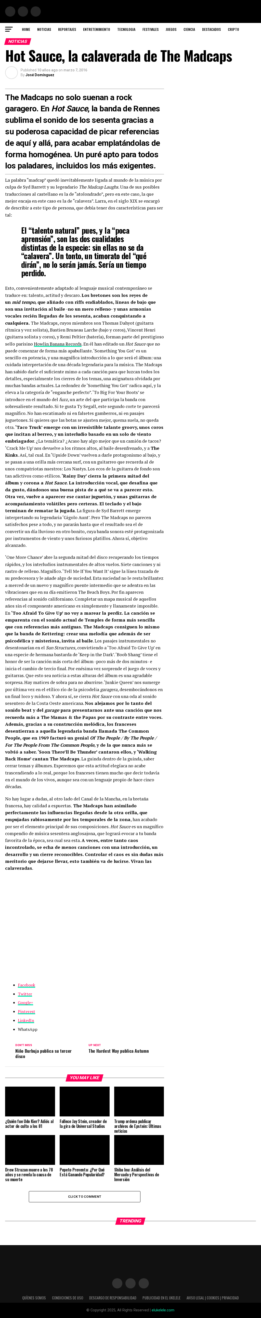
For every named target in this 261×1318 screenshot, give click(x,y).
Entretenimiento (96, 29)
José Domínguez (39, 75)
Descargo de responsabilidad (112, 1297)
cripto (233, 29)
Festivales (150, 29)
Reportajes (67, 29)
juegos (171, 29)
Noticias (44, 29)
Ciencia (189, 29)
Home (26, 29)
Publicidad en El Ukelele (161, 1297)
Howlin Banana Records (58, 344)
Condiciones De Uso (67, 1297)
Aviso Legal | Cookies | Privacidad (213, 1297)
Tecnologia (126, 29)
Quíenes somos (34, 1297)
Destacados (211, 29)
